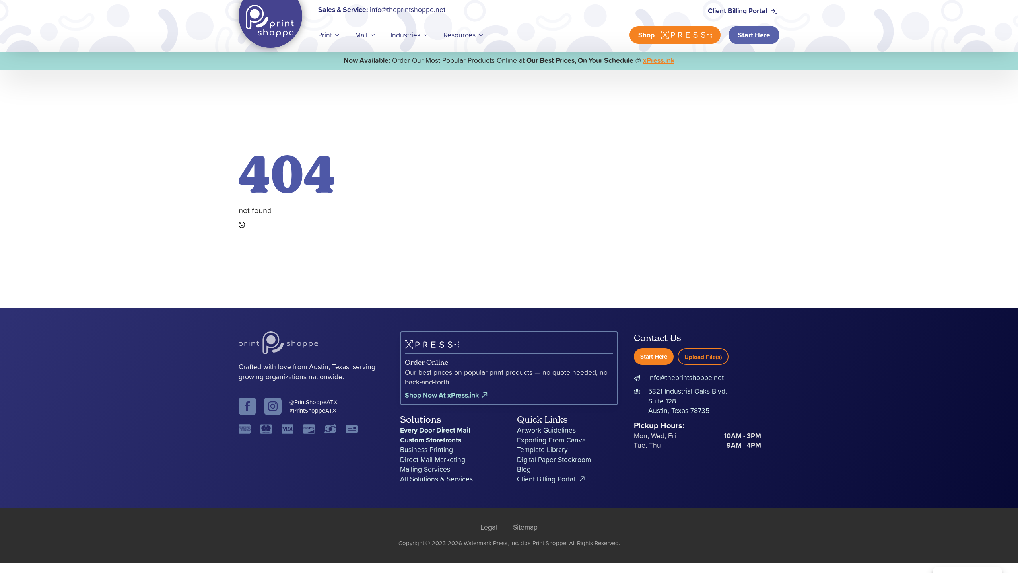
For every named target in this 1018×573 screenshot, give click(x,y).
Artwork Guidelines (546, 430)
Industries (405, 35)
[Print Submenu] (339, 35)
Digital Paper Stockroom (554, 459)
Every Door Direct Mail (435, 430)
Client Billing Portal (546, 479)
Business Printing (426, 449)
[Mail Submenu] (375, 35)
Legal (488, 527)
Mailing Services (425, 469)
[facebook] (247, 406)
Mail (361, 35)
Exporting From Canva (551, 440)
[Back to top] (998, 553)
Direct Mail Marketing (432, 459)
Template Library (542, 449)
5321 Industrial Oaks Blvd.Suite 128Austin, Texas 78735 (687, 400)
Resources (459, 35)
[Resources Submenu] (483, 35)
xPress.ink (658, 60)
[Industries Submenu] (427, 35)
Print (325, 35)
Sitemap (525, 527)
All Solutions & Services (436, 479)
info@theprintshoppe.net (686, 377)
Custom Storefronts (430, 440)
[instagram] (273, 406)
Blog (524, 469)
